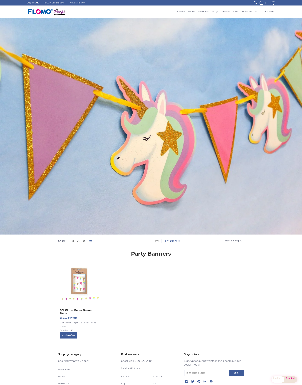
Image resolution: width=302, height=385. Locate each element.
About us (125, 376)
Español (290, 378)
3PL (154, 383)
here (61, 3)
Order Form (64, 383)
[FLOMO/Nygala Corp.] (46, 11)
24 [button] (78, 240)
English (277, 378)
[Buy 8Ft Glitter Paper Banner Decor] (80, 285)
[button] (263, 2)
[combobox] (277, 379)
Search (61, 376)
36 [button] (84, 240)
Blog (123, 383)
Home (156, 240)
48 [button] (90, 240)
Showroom (158, 376)
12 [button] (73, 240)
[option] (290, 379)
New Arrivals (64, 369)
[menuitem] (255, 2)
